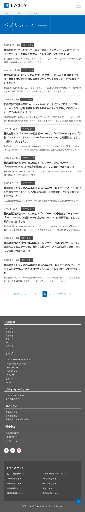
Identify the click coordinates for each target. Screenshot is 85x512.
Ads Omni (12, 371)
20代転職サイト (14, 478)
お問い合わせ (11, 346)
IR (7, 342)
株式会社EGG (12, 441)
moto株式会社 (12, 433)
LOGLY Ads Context (15, 395)
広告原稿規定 (11, 416)
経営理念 (9, 332)
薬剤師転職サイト (50, 493)
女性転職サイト (14, 488)
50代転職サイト (49, 483)
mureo (9, 382)
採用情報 (9, 335)
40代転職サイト (14, 483)
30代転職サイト (49, 478)
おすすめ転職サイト (16, 473)
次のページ (64, 293)
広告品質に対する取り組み (17, 419)
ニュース (18, 13)
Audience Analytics (16, 364)
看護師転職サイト (15, 493)
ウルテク (9, 378)
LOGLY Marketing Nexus (18, 359)
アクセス (9, 339)
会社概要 (9, 328)
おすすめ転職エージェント (54, 473)
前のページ (20, 293)
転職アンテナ (13, 437)
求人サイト (47, 488)
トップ (7, 13)
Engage (11, 374)
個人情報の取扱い (13, 399)
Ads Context (13, 367)
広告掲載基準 (11, 412)
